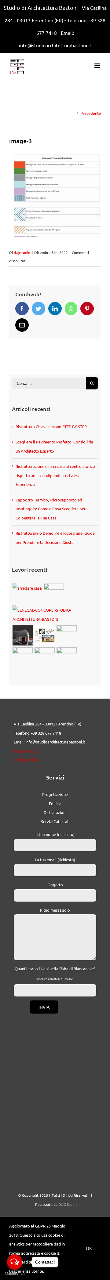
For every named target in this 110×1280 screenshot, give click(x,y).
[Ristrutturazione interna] (22, 657)
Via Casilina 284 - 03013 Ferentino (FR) (47, 723)
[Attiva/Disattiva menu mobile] (97, 66)
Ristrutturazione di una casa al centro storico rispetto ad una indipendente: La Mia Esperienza (55, 475)
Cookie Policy (26, 759)
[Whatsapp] (71, 308)
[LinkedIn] (55, 308)
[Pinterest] (87, 308)
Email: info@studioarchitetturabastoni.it (49, 741)
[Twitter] (38, 308)
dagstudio (22, 252)
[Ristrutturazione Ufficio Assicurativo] (27, 588)
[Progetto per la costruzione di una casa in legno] (44, 635)
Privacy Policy (26, 751)
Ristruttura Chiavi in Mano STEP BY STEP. (51, 426)
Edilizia (55, 803)
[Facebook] (22, 308)
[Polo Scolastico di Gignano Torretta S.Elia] (66, 657)
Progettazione (55, 794)
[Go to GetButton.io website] (14, 1274)
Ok (89, 1248)
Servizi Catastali (55, 821)
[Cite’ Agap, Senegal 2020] (55, 614)
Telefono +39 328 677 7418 (37, 733)
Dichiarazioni (55, 812)
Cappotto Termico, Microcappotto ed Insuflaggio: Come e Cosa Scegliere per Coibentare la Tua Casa (51, 508)
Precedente (90, 113)
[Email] (22, 325)
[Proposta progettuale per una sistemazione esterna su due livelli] (44, 657)
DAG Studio (68, 1204)
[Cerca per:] (49, 382)
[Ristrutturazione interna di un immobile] (66, 635)
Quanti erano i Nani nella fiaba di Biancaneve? (55, 968)
